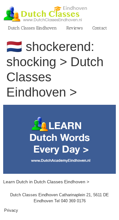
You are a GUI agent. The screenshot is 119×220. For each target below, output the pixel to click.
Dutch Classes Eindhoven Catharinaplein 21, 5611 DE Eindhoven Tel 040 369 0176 (59, 198)
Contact (99, 28)
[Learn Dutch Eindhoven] (59, 107)
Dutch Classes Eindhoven (32, 28)
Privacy (11, 210)
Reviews (74, 28)
